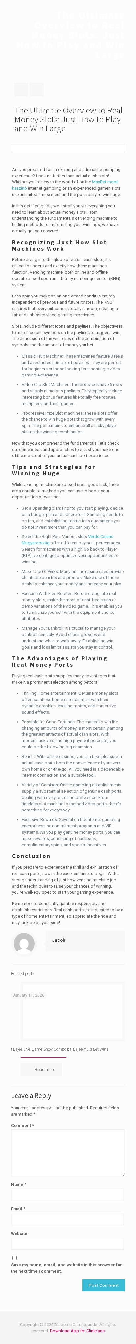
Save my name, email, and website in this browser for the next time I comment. (66, 1268)
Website (19, 1233)
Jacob (58, 940)
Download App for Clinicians (77, 1330)
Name (18, 1184)
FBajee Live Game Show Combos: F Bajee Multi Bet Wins (59, 1049)
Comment (22, 1125)
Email (18, 1208)
